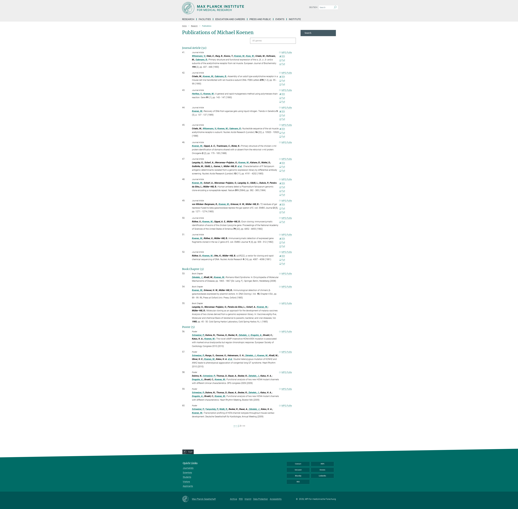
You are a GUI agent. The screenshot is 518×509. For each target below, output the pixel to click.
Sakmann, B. (202, 59)
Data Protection (260, 499)
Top (190, 452)
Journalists (188, 468)
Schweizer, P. (198, 335)
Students (187, 477)
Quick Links (190, 463)
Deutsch (313, 7)
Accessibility (276, 499)
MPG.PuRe (287, 52)
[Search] (335, 7)
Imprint (248, 499)
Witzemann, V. (198, 56)
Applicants (188, 486)
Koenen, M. (239, 56)
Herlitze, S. (197, 93)
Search (308, 33)
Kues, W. (250, 56)
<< (235, 426)
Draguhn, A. (256, 335)
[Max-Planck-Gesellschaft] (187, 499)
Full (283, 60)
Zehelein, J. (197, 277)
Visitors (186, 481)
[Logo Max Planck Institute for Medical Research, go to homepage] (232, 8)
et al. (240, 166)
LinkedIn (322, 476)
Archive (233, 499)
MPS (322, 464)
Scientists (187, 472)
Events (322, 470)
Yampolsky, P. (211, 409)
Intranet (298, 470)
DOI (283, 56)
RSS (298, 482)
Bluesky (298, 476)
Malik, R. (223, 409)
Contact (298, 464)
